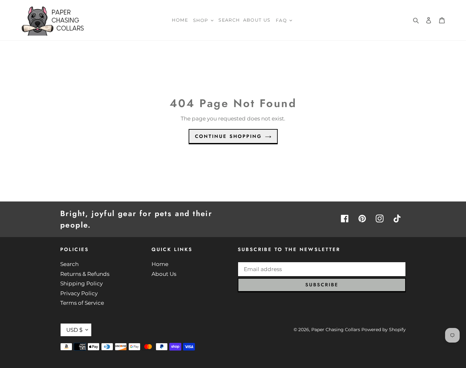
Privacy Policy (79, 293)
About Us (164, 274)
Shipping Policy (81, 283)
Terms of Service (82, 303)
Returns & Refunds (84, 274)
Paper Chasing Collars (335, 329)
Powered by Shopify (383, 329)
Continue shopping (228, 136)
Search (69, 264)
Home (160, 264)
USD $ (74, 330)
